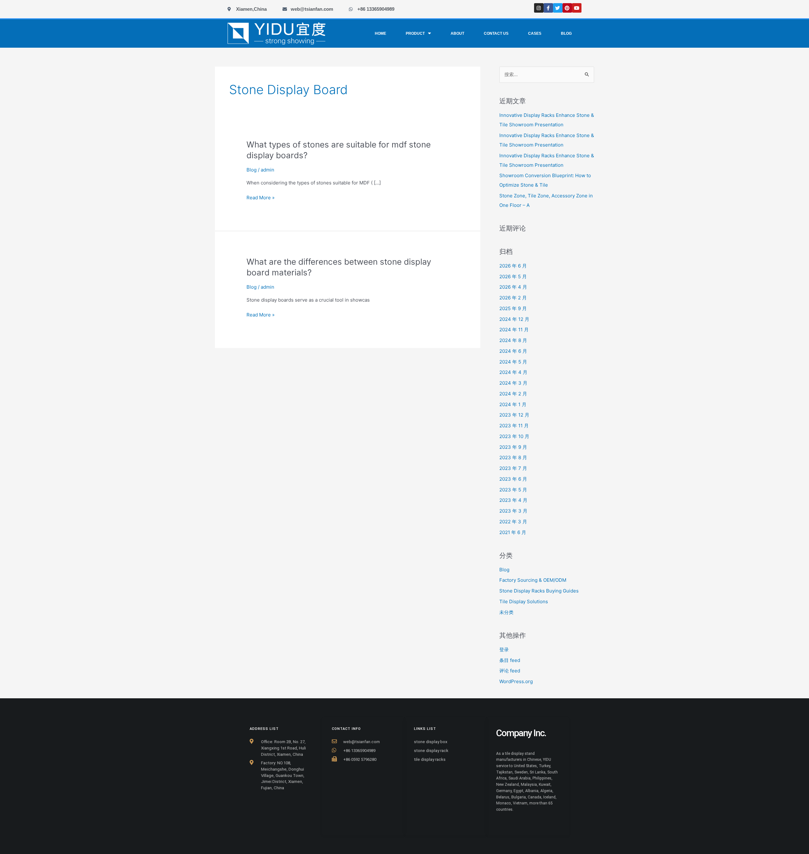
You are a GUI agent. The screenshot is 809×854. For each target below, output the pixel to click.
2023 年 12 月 (514, 415)
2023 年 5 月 (513, 490)
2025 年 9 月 (513, 308)
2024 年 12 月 (514, 319)
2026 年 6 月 (513, 266)
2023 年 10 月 (514, 436)
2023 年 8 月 (513, 457)
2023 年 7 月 (513, 468)
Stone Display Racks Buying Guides (539, 591)
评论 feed (509, 671)
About (457, 33)
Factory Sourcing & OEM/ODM (532, 580)
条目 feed (509, 660)
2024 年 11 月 (514, 330)
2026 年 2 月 (513, 298)
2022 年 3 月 (513, 522)
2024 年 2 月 (513, 394)
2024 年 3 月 (513, 383)
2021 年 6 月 (512, 532)
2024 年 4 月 (513, 372)
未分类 (506, 612)
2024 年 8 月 (513, 340)
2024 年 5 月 (513, 362)
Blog (566, 33)
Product (415, 33)
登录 (504, 650)
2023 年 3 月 (513, 511)
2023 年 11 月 (514, 426)
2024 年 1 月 (512, 404)
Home (380, 33)
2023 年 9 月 (513, 447)
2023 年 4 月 (513, 500)
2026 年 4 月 (513, 287)
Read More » (260, 198)
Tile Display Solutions (523, 601)
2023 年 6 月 (513, 479)
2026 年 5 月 (513, 277)
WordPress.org (516, 681)
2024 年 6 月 (513, 351)
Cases (534, 33)
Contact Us (496, 33)
